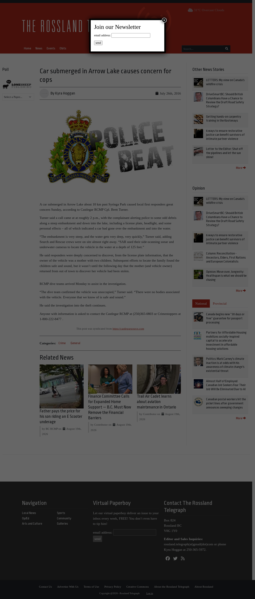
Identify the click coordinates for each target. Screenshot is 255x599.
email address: (102, 35)
